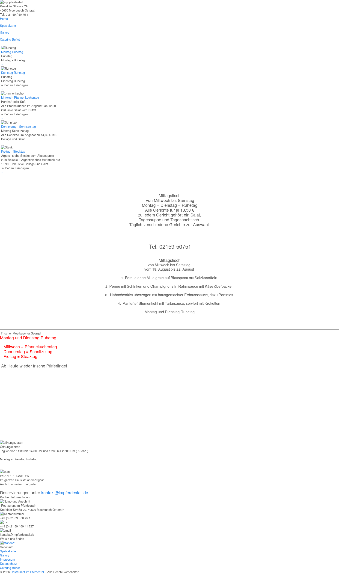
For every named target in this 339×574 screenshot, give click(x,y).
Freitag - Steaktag (13, 151)
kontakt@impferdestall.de (64, 492)
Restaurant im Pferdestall (28, 572)
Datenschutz (8, 563)
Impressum (7, 559)
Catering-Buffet (10, 567)
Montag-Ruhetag (12, 52)
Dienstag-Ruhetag (13, 72)
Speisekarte (8, 551)
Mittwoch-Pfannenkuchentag (20, 97)
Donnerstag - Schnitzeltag (18, 126)
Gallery (4, 555)
